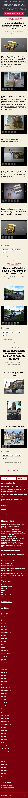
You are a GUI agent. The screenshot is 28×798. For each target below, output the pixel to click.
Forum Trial (4, 515)
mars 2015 (4, 742)
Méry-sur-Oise (18, 538)
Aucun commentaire (15, 279)
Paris (19, 263)
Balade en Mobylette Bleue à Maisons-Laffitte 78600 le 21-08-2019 (14, 354)
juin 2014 (3, 767)
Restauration (4, 543)
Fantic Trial (15, 530)
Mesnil (2, 534)
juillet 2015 (4, 730)
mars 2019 (4, 644)
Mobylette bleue (7, 339)
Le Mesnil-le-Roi (4, 533)
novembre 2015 (5, 718)
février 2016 (4, 709)
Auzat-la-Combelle (13, 526)
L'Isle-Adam (14, 531)
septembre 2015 (6, 724)
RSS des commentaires (7, 787)
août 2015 (4, 727)
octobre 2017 (5, 669)
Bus (19, 528)
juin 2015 (3, 733)
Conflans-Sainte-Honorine (5, 530)
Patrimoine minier (5, 542)
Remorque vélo (10, 256)
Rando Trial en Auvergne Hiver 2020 (11, 486)
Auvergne (8, 18)
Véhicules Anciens (14, 19)
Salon (21, 543)
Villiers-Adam (18, 545)
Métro (23, 538)
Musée (3, 590)
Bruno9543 (11, 31)
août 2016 (4, 693)
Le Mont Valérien (10, 533)
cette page (16, 9)
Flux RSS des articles (7, 785)
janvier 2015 (4, 745)
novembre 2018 (5, 653)
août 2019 (4, 635)
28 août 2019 (20, 362)
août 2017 (4, 672)
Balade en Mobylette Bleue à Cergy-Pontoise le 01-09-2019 (14, 271)
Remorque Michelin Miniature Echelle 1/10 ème (14, 26)
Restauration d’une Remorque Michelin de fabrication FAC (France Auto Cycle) (12, 575)
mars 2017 (4, 684)
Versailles (8, 545)
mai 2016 (4, 699)
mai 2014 (4, 770)
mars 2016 (4, 706)
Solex (3, 545)
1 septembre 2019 (20, 276)
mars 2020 (4, 629)
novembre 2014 (5, 752)
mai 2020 (4, 623)
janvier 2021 (4, 614)
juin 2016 (3, 696)
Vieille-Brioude (12, 545)
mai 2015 (4, 736)
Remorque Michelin (17, 18)
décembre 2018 (5, 650)
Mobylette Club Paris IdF (8, 513)
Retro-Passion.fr (9, 795)
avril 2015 (4, 739)
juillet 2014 (4, 764)
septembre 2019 (6, 632)
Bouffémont (5, 528)
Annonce (8, 524)
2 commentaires (15, 33)
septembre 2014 (6, 758)
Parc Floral (7, 540)
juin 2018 (3, 660)
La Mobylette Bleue (12, 263)
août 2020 (4, 617)
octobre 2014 (5, 755)
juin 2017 (3, 675)
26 (9, 470)
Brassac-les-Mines (14, 528)
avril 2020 (4, 626)
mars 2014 (4, 776)
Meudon (6, 534)
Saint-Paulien (17, 543)
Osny (2, 540)
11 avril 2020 (20, 31)
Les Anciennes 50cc (7, 517)
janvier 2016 (4, 712)
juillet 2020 (4, 620)
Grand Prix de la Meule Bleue (6, 531)
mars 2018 (4, 666)
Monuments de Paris (4, 538)
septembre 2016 (6, 690)
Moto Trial (4, 588)
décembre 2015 (5, 715)
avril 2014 (4, 773)
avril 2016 (4, 703)
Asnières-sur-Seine (21, 524)
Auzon (18, 526)
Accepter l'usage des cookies (14, 13)
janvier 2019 (4, 647)
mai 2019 (4, 641)
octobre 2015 (5, 721)
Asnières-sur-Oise (14, 524)
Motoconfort (12, 538)
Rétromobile (11, 543)
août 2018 (4, 656)
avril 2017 (4, 681)
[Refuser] (26, 8)
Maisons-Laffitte (7, 462)
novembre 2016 (5, 687)
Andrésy (3, 524)
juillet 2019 (4, 638)
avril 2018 (4, 663)
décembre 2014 (5, 749)
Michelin (5, 256)
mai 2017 (3, 678)
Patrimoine (17, 540)
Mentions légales (6, 602)
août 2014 (4, 761)
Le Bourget (19, 531)
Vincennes (4, 547)
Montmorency (20, 537)
